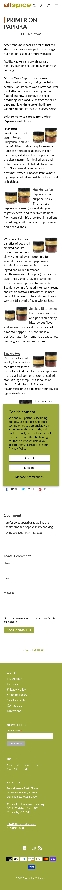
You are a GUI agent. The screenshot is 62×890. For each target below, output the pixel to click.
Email (7, 577)
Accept (29, 458)
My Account (15, 678)
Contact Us (14, 705)
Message (9, 592)
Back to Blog (34, 649)
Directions (14, 711)
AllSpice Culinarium (36, 878)
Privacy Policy (17, 448)
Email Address (14, 730)
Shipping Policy (17, 695)
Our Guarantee (17, 700)
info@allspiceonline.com (21, 823)
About (11, 673)
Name (7, 563)
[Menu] (56, 5)
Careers (12, 684)
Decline (29, 467)
